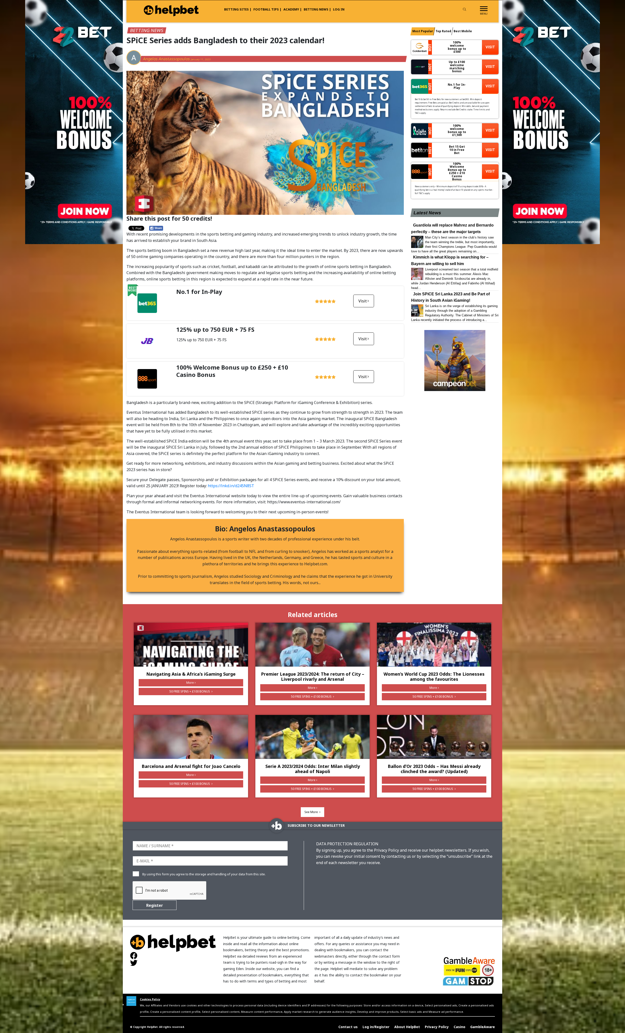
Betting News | (317, 9)
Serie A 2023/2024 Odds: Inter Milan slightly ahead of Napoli (312, 768)
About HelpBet (407, 1026)
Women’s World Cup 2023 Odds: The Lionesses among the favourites (434, 676)
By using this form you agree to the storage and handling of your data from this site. (204, 874)
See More (311, 812)
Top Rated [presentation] (443, 31)
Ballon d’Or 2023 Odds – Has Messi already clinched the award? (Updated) (434, 768)
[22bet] (551, 121)
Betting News (147, 30)
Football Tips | (267, 9)
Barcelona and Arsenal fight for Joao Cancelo (191, 766)
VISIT (490, 47)
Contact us (348, 1026)
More (190, 683)
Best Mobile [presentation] (463, 31)
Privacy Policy (437, 1026)
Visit (362, 301)
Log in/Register (376, 1026)
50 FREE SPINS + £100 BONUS (190, 691)
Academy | (292, 9)
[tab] (422, 31)
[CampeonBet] (455, 360)
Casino (459, 1026)
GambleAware (482, 1026)
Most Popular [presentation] (422, 31)
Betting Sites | (237, 9)
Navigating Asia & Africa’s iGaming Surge (191, 674)
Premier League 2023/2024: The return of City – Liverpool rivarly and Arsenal (312, 676)
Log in (338, 9)
